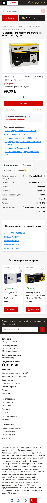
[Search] (43, 11)
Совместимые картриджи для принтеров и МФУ (22, 153)
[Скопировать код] (13, 77)
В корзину (23, 103)
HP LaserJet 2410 (11, 241)
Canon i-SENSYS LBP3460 (14, 233)
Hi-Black (20, 80)
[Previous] (5, 290)
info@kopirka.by (8, 358)
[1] (34, 109)
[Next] (42, 290)
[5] (42, 109)
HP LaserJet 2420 (11, 244)
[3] (38, 109)
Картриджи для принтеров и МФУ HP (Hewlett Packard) (23, 143)
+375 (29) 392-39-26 (9, 342)
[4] (40, 109)
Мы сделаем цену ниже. (16, 119)
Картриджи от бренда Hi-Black (17, 148)
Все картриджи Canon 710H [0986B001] (20, 131)
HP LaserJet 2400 (11, 237)
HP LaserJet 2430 (11, 248)
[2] (36, 109)
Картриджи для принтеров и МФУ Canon (21, 138)
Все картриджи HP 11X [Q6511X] (18, 134)
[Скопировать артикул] (42, 77)
